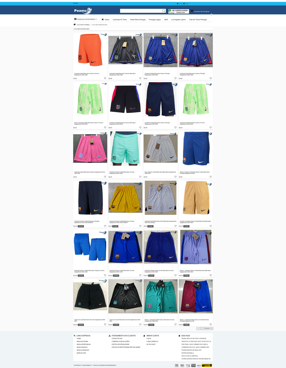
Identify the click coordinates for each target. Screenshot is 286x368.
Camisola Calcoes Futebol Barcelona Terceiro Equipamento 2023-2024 (121, 172)
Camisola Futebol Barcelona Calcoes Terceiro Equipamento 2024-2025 (192, 123)
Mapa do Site (81, 353)
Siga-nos (185, 336)
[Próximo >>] (208, 328)
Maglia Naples (82, 347)
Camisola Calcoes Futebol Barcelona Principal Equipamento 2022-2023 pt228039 (86, 222)
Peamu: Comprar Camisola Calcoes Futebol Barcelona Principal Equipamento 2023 (194, 172)
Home (181, 3)
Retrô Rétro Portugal (137, 20)
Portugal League (155, 20)
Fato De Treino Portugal (198, 20)
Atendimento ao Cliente (124, 336)
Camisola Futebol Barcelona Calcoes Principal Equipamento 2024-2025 (157, 123)
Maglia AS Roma (82, 341)
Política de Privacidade (120, 344)
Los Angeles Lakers (178, 20)
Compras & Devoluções (120, 341)
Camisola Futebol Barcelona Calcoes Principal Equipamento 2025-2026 (157, 74)
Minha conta (152, 336)
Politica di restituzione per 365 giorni (126, 347)
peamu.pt (89, 365)
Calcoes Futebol (83, 25)
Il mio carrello (152, 341)
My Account (151, 344)
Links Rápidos (83, 336)
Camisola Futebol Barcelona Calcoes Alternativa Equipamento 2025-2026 (122, 74)
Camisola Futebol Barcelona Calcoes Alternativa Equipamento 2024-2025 (122, 123)
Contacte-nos (117, 338)
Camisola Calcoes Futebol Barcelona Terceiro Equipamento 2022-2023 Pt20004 (121, 222)
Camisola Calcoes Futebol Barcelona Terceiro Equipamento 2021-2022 (121, 271)
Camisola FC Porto (120, 20)
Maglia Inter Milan (83, 344)
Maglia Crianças (83, 350)
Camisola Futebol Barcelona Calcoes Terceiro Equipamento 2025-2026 (86, 74)
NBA (166, 20)
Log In (187, 3)
